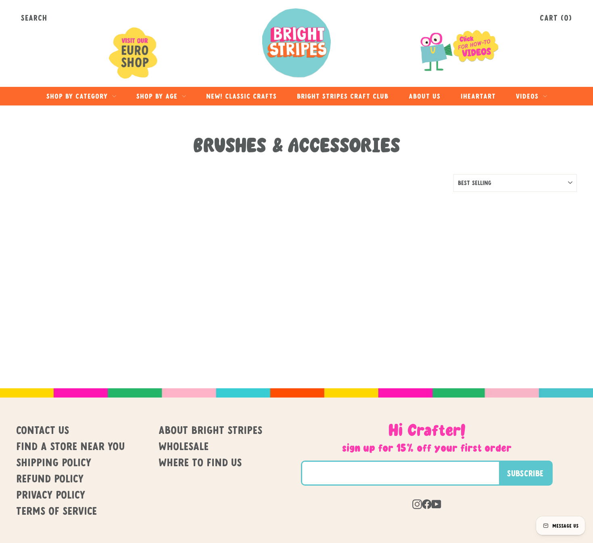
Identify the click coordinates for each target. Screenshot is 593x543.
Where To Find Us (200, 462)
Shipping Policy (53, 462)
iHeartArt (478, 96)
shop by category (78, 96)
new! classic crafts (241, 96)
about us (425, 96)
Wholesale (184, 446)
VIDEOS (528, 96)
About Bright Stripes (210, 429)
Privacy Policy (50, 494)
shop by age (158, 96)
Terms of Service (56, 510)
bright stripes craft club (342, 96)
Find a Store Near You (70, 446)
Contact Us (42, 429)
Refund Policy (50, 478)
